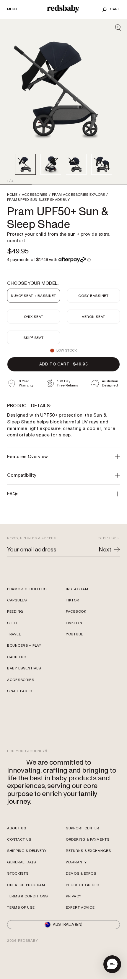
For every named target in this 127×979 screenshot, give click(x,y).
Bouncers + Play (24, 645)
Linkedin (74, 623)
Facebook (76, 611)
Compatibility (21, 475)
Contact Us (19, 839)
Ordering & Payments (88, 839)
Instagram (77, 589)
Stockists (17, 873)
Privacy (74, 896)
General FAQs (21, 862)
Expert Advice (80, 907)
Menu (12, 9)
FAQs (13, 494)
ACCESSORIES (35, 194)
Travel (14, 634)
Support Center (82, 828)
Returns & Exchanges (88, 850)
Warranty (76, 862)
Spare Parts (19, 691)
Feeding (15, 611)
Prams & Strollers (26, 589)
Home (12, 194)
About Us (16, 828)
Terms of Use (21, 907)
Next (105, 550)
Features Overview (27, 456)
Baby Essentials (24, 668)
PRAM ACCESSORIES (78, 194)
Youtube (74, 634)
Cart (115, 9)
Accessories (20, 679)
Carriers (16, 657)
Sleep (13, 623)
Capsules (17, 600)
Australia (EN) (67, 924)
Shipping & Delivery (27, 850)
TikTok (72, 600)
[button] (112, 964)
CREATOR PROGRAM (26, 885)
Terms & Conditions (27, 896)
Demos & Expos (81, 873)
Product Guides (82, 885)
